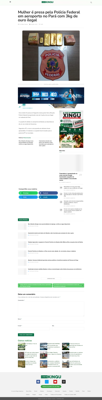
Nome (20, 319)
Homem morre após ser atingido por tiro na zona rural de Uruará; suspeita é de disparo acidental (73, 210)
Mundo (71, 391)
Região (34, 394)
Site (53, 325)
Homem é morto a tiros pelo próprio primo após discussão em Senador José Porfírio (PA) (73, 194)
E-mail (20, 325)
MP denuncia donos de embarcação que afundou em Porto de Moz (76, 345)
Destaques (49, 391)
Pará (83, 391)
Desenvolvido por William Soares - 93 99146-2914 (51, 398)
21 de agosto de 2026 (33, 271)
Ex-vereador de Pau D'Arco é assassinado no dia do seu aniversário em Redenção (66, 285)
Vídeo (46, 394)
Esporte (64, 391)
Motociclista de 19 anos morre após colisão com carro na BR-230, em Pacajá (73, 187)
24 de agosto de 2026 (33, 235)
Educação (57, 391)
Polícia (89, 391)
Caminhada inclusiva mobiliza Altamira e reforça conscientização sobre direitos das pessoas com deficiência (54, 269)
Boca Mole (28, 391)
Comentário (21, 300)
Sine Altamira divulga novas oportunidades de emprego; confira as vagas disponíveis (26, 142)
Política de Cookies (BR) (70, 394)
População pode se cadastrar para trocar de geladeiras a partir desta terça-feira (76, 354)
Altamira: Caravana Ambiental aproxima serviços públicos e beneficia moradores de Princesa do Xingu (53, 260)
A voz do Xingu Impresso (17, 391)
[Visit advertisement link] (37, 166)
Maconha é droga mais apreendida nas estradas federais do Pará (30, 363)
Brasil (35, 391)
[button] (10, 2)
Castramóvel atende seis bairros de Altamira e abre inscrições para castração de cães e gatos (46, 143)
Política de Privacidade (56, 394)
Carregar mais (51, 278)
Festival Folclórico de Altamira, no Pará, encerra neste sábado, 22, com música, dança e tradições (52, 251)
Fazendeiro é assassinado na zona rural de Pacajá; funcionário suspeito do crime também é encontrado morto (68, 177)
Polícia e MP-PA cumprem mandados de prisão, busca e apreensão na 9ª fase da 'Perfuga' (35, 285)
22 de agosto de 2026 (33, 253)
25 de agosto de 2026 (33, 226)
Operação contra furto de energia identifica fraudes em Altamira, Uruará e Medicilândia (73, 202)
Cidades (42, 391)
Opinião (77, 391)
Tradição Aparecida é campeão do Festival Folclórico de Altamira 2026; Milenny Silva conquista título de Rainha (55, 242)
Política (28, 394)
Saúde (40, 394)
